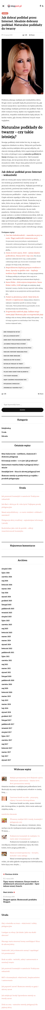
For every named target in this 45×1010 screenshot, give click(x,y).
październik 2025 (8, 609)
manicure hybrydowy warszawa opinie (15, 351)
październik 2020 (8, 680)
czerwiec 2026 (7, 577)
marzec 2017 (6, 752)
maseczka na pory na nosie (12, 359)
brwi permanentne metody (12, 331)
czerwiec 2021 (7, 660)
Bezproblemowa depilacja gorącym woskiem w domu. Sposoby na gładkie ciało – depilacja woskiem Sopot (23, 270)
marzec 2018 (6, 704)
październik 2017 (8, 724)
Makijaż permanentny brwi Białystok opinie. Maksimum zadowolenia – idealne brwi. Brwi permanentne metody (26, 781)
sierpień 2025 (7, 617)
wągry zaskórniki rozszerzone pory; (15, 379)
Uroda (5, 13)
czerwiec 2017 (7, 740)
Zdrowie (5, 436)
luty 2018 (5, 708)
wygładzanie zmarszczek (12, 383)
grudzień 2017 (7, 716)
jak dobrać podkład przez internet (15, 343)
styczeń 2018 (6, 712)
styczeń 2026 (6, 597)
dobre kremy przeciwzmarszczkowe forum (17, 339)
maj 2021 (5, 664)
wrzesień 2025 (7, 613)
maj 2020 (5, 688)
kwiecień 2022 (7, 648)
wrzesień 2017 (7, 728)
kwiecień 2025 (7, 632)
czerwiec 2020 (7, 684)
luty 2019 (5, 700)
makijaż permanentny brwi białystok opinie (17, 347)
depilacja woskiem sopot (11, 335)
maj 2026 (5, 581)
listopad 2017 (6, 720)
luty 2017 (5, 756)
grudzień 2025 (7, 601)
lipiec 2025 (6, 621)
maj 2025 (5, 629)
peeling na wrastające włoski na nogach (17, 367)
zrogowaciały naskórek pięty (13, 387)
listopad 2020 (6, 676)
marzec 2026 (6, 589)
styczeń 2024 (6, 644)
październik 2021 (8, 652)
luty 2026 (5, 593)
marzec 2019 (6, 696)
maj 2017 (5, 744)
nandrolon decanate (9, 814)
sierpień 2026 (7, 569)
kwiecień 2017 (7, 748)
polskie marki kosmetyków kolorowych (16, 371)
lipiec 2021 (6, 656)
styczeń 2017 (6, 760)
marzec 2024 (6, 640)
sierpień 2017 (7, 732)
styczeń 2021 (6, 672)
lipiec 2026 (6, 573)
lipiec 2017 (6, 736)
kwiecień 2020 (7, 692)
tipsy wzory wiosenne (11, 375)
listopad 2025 (6, 605)
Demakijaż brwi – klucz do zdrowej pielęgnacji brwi (21, 472)
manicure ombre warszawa (12, 355)
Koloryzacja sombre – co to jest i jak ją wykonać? (20, 461)
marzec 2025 (6, 636)
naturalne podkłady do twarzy (13, 363)
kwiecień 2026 (7, 585)
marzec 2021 (6, 668)
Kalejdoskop (6, 428)
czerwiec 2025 (7, 625)
